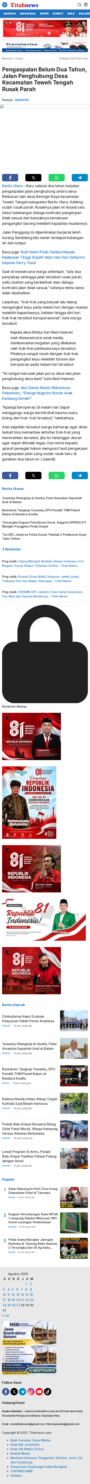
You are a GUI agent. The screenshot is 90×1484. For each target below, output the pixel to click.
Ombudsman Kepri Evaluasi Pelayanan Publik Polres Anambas (28, 1018)
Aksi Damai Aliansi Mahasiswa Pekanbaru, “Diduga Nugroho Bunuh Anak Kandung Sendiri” (37, 393)
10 (4, 1294)
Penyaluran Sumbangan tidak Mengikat (38, 1466)
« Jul (5, 1315)
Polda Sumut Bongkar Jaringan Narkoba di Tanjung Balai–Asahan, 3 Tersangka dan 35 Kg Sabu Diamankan (33, 1244)
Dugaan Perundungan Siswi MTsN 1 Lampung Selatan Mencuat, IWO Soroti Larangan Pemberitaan (33, 1218)
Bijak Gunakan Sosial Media (30, 1440)
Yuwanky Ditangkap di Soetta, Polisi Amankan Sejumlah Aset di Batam (42, 500)
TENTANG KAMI (21, 1471)
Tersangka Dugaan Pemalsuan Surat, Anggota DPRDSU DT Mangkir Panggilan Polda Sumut (44, 524)
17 (4, 1300)
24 (5, 1305)
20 (18, 1300)
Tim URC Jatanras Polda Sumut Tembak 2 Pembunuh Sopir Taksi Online (44, 536)
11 (9, 1294)
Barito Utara (12, 186)
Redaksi (16, 1475)
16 (31, 1294)
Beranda (7, 58)
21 (22, 1300)
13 (17, 1294)
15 (26, 1294)
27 (18, 1305)
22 (27, 1300)
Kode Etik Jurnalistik (24, 1444)
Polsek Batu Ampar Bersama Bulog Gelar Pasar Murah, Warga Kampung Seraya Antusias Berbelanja (30, 1128)
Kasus (19, 58)
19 (13, 1300)
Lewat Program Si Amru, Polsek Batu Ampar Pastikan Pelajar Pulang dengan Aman (29, 1156)
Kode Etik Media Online (26, 1449)
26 (13, 1305)
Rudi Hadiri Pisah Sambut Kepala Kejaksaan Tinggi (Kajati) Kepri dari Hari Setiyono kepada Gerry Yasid (43, 257)
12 (13, 1294)
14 (22, 1294)
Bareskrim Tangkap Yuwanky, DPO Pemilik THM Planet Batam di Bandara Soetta (41, 512)
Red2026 (22, 100)
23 (32, 1300)
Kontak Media (20, 1453)
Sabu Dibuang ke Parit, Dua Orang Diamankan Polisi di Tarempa (33, 1191)
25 (9, 1305)
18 (9, 1300)
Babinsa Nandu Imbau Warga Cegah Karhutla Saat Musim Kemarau (29, 1101)
